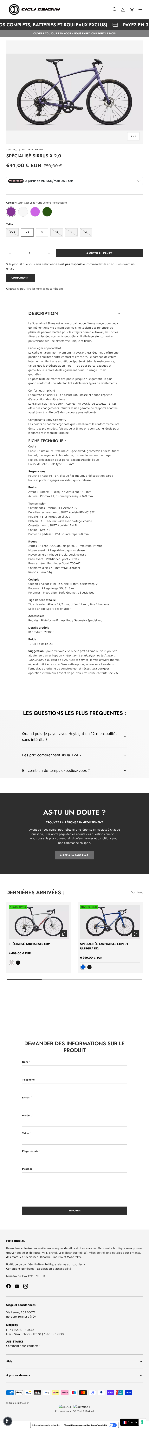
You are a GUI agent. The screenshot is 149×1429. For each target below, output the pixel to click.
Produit (26, 1115)
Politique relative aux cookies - (64, 1264)
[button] (132, 9)
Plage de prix (30, 1151)
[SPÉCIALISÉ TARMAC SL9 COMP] (39, 922)
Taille (25, 1133)
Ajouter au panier (99, 253)
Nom (25, 1061)
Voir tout (137, 892)
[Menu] (140, 9)
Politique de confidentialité (24, 1264)
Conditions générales (20, 1268)
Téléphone (28, 1079)
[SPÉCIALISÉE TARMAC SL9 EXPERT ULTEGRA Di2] (110, 922)
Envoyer (75, 1210)
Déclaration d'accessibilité (54, 1268)
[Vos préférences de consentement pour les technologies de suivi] (142, 1422)
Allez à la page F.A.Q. (74, 855)
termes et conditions (49, 288)
